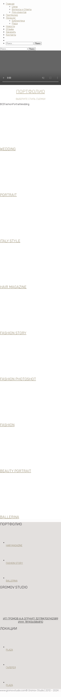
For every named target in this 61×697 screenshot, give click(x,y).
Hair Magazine (14, 545)
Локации (10, 17)
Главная (10, 3)
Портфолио (12, 15)
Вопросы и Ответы (22, 9)
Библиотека (18, 20)
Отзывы (10, 29)
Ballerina (11, 580)
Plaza (15, 23)
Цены (15, 6)
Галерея (11, 667)
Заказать (11, 32)
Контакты (11, 34)
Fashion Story (14, 563)
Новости (10, 26)
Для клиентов (19, 12)
